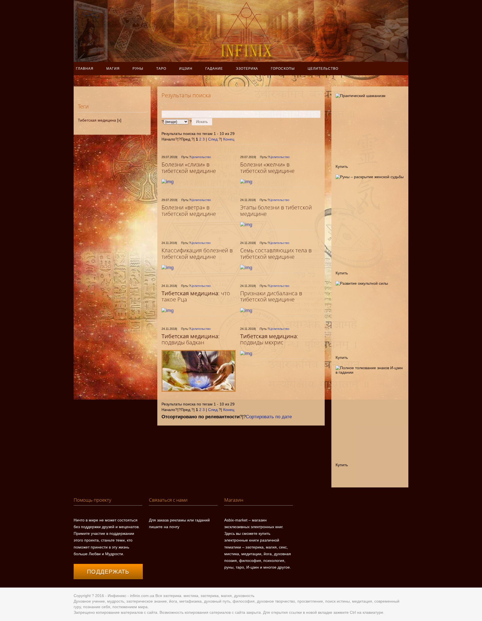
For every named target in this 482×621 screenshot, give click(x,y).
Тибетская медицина (97, 120)
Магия (113, 69)
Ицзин (185, 69)
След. (213, 139)
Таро (161, 69)
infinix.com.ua (142, 595)
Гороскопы (283, 69)
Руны (138, 69)
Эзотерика (247, 69)
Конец (228, 139)
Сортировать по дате (269, 416)
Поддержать (108, 572)
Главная (84, 69)
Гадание (214, 69)
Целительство (323, 69)
